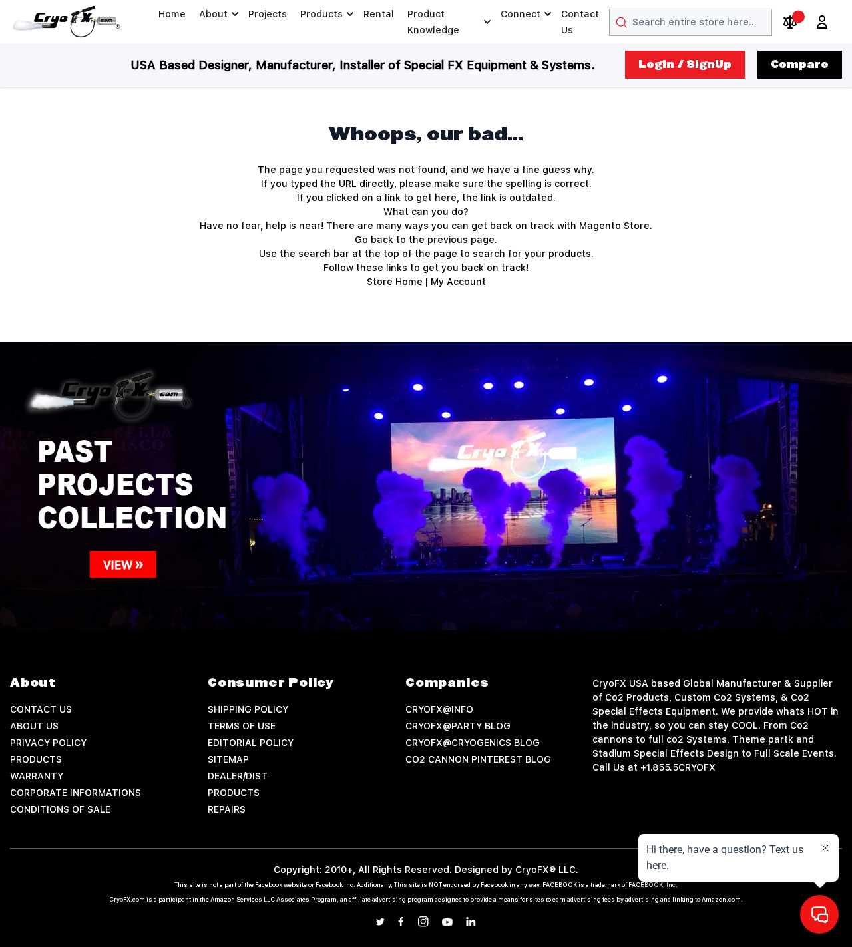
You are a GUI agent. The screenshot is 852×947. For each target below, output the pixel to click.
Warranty (36, 776)
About (213, 14)
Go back (374, 239)
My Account (458, 281)
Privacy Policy (48, 742)
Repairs (227, 809)
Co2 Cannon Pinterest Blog (478, 759)
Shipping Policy (248, 709)
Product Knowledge (433, 22)
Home (172, 14)
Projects (267, 14)
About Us (34, 726)
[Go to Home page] (66, 21)
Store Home (395, 281)
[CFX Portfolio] (426, 486)
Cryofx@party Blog (458, 726)
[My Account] (822, 22)
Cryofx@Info (439, 709)
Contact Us (580, 22)
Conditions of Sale (60, 809)
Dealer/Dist (238, 776)
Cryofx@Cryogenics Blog (472, 742)
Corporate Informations (75, 792)
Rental (378, 14)
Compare (800, 64)
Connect (520, 14)
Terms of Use (242, 726)
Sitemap (228, 759)
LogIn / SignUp (685, 64)
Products (321, 14)
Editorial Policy (251, 742)
